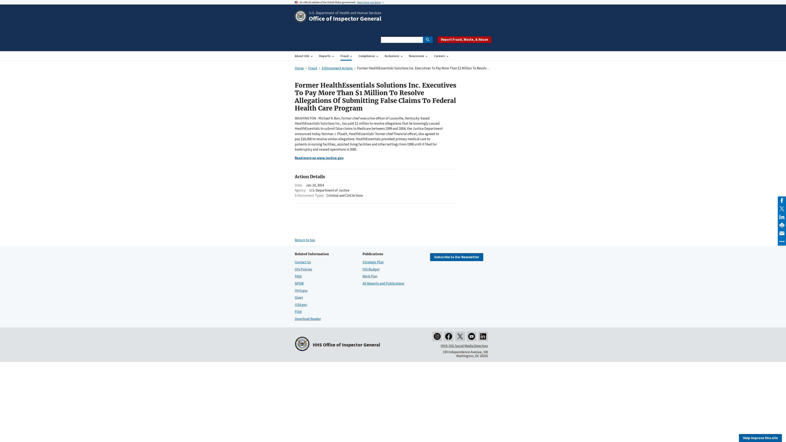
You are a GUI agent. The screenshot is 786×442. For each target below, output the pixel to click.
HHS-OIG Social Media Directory (464, 346)
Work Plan (370, 276)
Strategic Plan (373, 262)
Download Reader (308, 319)
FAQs (298, 276)
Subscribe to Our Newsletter (456, 257)
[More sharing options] (782, 241)
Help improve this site (760, 438)
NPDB (299, 283)
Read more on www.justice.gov (319, 158)
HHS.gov (301, 290)
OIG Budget (371, 269)
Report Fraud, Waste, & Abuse (464, 39)
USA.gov (301, 304)
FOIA (298, 311)
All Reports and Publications (383, 283)
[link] (782, 200)
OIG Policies (303, 269)
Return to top (305, 240)
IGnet (299, 297)
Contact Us (303, 262)
